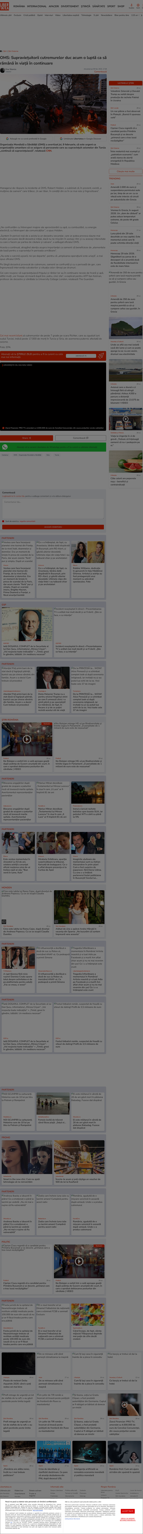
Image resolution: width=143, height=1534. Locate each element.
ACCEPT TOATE (127, 1511)
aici (11, 1522)
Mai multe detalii (38, 1510)
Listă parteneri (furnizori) (72, 1519)
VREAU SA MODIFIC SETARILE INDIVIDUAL (128, 1519)
